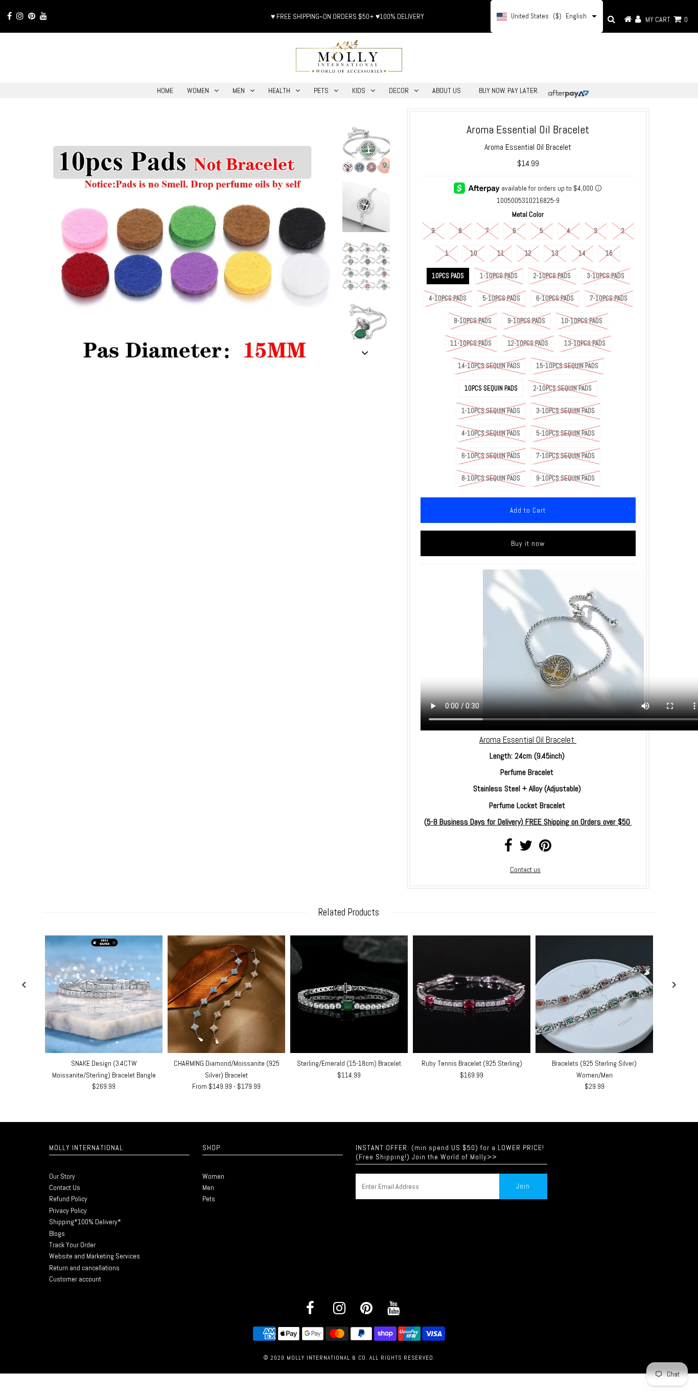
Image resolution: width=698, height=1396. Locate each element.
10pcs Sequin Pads (491, 388)
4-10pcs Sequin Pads (490, 433)
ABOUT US (446, 90)
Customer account (75, 1279)
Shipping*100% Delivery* (85, 1221)
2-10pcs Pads (552, 275)
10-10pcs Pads (581, 320)
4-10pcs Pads (448, 298)
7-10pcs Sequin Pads (565, 455)
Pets (208, 1198)
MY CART (666, 19)
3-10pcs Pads (605, 275)
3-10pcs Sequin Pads (565, 410)
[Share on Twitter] (525, 848)
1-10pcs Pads (499, 275)
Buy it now (528, 543)
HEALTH (279, 90)
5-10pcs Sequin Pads (565, 433)
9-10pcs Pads (526, 320)
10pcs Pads (448, 275)
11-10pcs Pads (471, 343)
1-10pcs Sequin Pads (490, 410)
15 (609, 253)
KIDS (358, 90)
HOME (165, 90)
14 (582, 253)
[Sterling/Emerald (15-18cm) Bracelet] (349, 994)
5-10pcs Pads (501, 298)
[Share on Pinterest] (545, 848)
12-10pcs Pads (527, 343)
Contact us (525, 869)
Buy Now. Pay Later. (509, 90)
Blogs (57, 1233)
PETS (321, 90)
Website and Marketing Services (94, 1256)
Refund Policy (68, 1198)
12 (528, 253)
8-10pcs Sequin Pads (490, 478)
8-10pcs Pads (473, 320)
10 (473, 253)
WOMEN (198, 90)
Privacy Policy (68, 1210)
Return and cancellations (84, 1267)
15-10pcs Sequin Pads (567, 365)
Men (208, 1187)
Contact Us (64, 1187)
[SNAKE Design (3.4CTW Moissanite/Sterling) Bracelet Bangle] (103, 994)
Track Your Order (72, 1244)
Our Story (62, 1176)
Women (213, 1176)
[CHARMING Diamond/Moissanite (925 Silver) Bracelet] (226, 994)
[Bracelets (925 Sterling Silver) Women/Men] (594, 994)
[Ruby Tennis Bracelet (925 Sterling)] (471, 994)
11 (500, 253)
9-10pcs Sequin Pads (565, 478)
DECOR (399, 90)
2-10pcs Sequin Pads (562, 388)
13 (555, 253)
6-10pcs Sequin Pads (490, 455)
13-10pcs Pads (585, 343)
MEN (238, 90)
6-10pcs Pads (555, 298)
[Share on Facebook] (508, 848)
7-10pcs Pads (608, 298)
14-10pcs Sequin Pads (489, 365)
